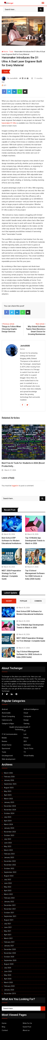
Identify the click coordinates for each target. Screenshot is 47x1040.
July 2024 (7, 817)
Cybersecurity (7, 720)
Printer (26, 738)
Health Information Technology (16, 728)
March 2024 (8, 824)
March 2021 (8, 938)
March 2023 (8, 850)
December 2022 (10, 861)
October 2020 (9, 957)
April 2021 (7, 935)
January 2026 (9, 780)
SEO (25, 741)
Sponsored (6, 748)
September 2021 (10, 916)
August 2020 (8, 964)
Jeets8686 (25, 345)
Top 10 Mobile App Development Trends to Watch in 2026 (35, 540)
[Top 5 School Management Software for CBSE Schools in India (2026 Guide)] (35, 556)
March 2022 (8, 894)
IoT (25, 731)
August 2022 (8, 876)
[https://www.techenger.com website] (25, 78)
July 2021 (7, 924)
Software (27, 745)
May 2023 (7, 846)
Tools (11, 51)
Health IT (27, 727)
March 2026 (8, 773)
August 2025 (8, 788)
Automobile (6, 713)
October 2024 (9, 813)
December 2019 (10, 993)
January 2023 (9, 857)
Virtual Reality (29, 756)
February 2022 (9, 898)
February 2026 (9, 777)
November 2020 (10, 953)
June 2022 (8, 883)
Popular (23, 601)
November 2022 (10, 865)
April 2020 (7, 979)
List (25, 734)
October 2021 (9, 913)
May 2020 (7, 975)
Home (5, 51)
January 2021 (9, 946)
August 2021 (8, 920)
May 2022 (7, 887)
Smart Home (6, 745)
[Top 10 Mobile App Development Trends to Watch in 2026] (35, 524)
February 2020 (9, 986)
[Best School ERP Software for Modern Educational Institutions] (12, 524)
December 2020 (10, 949)
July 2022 (7, 879)
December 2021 (10, 905)
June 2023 (8, 843)
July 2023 (7, 839)
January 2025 (9, 802)
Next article (40, 324)
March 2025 (8, 799)
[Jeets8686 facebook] (23, 78)
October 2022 (9, 868)
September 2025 (10, 784)
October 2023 (9, 835)
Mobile (4, 738)
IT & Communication (9, 734)
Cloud (26, 713)
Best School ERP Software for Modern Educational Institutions (11, 540)
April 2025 (7, 795)
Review (4, 741)
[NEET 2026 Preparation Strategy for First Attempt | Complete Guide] (12, 556)
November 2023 (10, 832)
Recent (9, 601)
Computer (27, 716)
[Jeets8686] (27, 78)
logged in (15, 486)
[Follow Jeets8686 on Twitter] (20, 78)
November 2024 (10, 810)
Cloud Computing (8, 716)
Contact (5, 1030)
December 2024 (10, 806)
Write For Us (27, 1023)
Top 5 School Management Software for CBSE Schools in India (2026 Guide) (29, 654)
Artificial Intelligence (31, 709)
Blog (3, 1027)
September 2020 (10, 960)
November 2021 (10, 909)
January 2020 (9, 990)
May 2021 (7, 931)
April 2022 (7, 891)
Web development (8, 759)
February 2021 (9, 942)
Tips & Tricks (28, 748)
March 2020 (8, 982)
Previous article (8, 324)
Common (38, 601)
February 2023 (9, 854)
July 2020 (7, 968)
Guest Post (27, 1027)
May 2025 (7, 791)
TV (25, 752)
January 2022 (9, 902)
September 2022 (10, 872)
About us (26, 1030)
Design (26, 720)
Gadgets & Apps (8, 724)
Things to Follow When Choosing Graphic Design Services (11, 329)
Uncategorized (7, 756)
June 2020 (8, 971)
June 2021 (8, 927)
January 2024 (9, 828)
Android (5, 709)
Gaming (26, 724)
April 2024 (7, 821)
